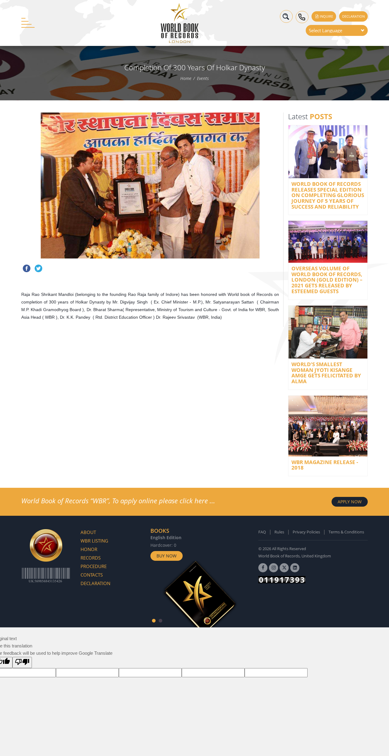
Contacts (92, 575)
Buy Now (167, 556)
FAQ (262, 532)
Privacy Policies (306, 532)
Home (185, 78)
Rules (279, 532)
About (88, 532)
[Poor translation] (22, 662)
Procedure (94, 566)
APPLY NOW (350, 502)
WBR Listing (94, 541)
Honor (89, 549)
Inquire (326, 16)
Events (203, 78)
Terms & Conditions (346, 532)
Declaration (353, 16)
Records (91, 558)
